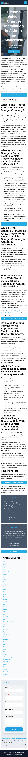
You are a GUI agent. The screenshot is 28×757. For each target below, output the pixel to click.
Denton (5, 649)
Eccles (5, 597)
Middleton (5, 629)
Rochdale (5, 647)
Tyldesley (5, 579)
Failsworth (6, 634)
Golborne (5, 562)
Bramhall (5, 644)
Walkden (5, 587)
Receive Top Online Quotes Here (14, 482)
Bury (4, 619)
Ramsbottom (6, 624)
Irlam (4, 584)
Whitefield (5, 617)
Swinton (5, 599)
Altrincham (6, 602)
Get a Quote (13, 51)
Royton (5, 654)
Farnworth (5, 592)
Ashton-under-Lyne (8, 657)
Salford (5, 612)
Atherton (5, 574)
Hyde (4, 664)
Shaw (4, 667)
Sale (4, 604)
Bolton (4, 589)
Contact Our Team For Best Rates (14, 224)
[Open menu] (25, 2)
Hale (4, 614)
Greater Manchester (8, 622)
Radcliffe (5, 607)
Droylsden (5, 637)
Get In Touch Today (14, 95)
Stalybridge (6, 672)
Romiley (5, 669)
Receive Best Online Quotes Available (14, 318)
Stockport (5, 639)
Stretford (5, 609)
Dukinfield (5, 662)
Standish (5, 577)
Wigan (4, 567)
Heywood (5, 632)
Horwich (5, 582)
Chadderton (6, 642)
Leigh (4, 569)
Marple (5, 674)
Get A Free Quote (14, 551)
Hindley (5, 564)
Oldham (5, 652)
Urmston (5, 594)
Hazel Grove (6, 659)
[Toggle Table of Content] (16, 100)
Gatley (4, 627)
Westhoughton (7, 572)
